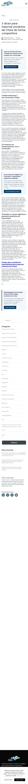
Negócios (4, 391)
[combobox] (14, 320)
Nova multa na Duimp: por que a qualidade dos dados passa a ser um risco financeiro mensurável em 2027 (14, 454)
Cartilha (4, 354)
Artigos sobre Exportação (9, 337)
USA (3, 419)
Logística (4, 386)
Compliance (5, 362)
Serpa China (19, 39)
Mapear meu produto (11, 66)
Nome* (3, 430)
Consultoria (5, 366)
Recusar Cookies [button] (8, 779)
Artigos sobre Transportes (9, 345)
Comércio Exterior (7, 358)
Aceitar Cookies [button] (19, 779)
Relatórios (4, 403)
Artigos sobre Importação (9, 341)
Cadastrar (14, 442)
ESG (3, 374)
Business (4, 350)
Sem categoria (6, 407)
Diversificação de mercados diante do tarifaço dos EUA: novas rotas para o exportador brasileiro (12, 461)
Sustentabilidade (6, 415)
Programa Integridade (8, 399)
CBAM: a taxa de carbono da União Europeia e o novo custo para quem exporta (12, 468)
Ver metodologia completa (12, 191)
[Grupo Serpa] (7, 4)
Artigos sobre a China (9, 39)
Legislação (5, 382)
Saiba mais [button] (19, 775)
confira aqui (20, 79)
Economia (4, 370)
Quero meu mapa (10, 307)
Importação (5, 378)
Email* (3, 435)
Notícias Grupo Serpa (8, 395)
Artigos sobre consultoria (9, 333)
